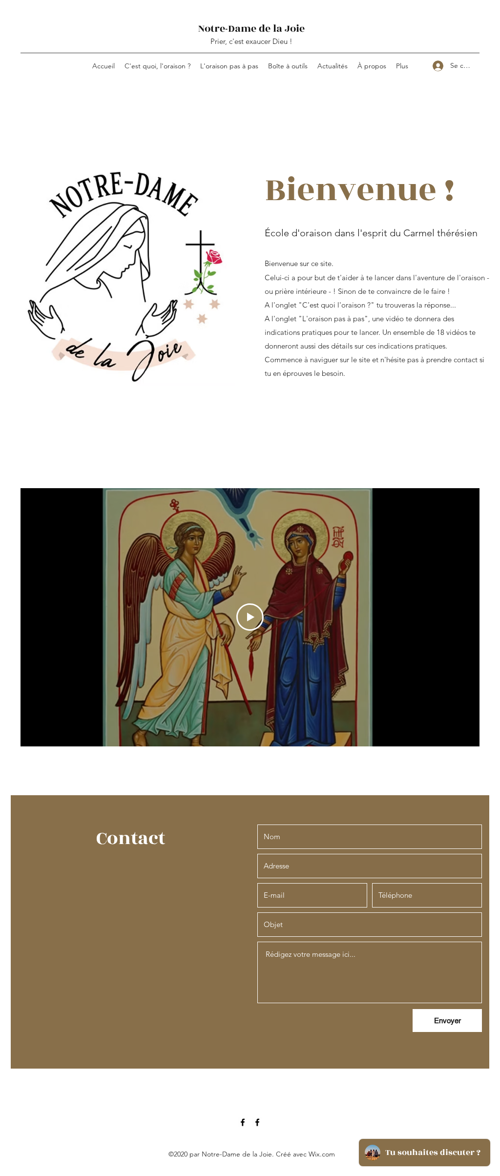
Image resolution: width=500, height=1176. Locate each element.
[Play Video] (250, 617)
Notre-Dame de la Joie (251, 28)
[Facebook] (243, 1122)
